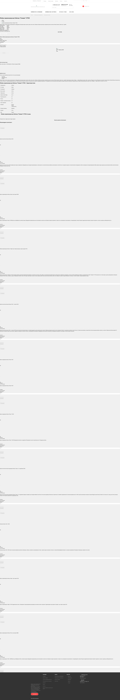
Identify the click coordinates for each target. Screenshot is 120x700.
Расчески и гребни (57, 679)
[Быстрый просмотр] (0, 124)
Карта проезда (82, 682)
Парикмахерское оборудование (59, 676)
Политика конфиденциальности (47, 679)
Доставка (56, 1)
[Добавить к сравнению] (0, 126)
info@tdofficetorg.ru (64, 5)
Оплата (61, 1)
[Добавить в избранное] (0, 125)
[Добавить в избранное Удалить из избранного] (7, 53)
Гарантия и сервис (50, 1)
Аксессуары (56, 681)
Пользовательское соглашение (47, 681)
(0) (0, 161)
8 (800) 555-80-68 (64, 4)
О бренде (45, 1)
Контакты (65, 1)
